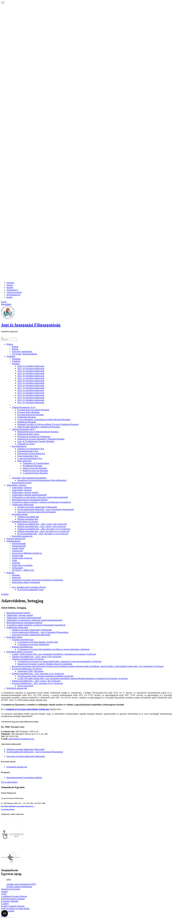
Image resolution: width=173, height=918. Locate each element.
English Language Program (12, 906)
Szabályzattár (17, 555)
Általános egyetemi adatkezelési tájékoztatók (25, 749)
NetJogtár (16, 563)
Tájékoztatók (17, 568)
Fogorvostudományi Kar (27, 456)
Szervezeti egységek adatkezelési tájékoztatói (36, 512)
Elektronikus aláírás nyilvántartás (26, 582)
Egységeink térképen (7, 809)
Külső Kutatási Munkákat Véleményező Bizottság (38, 427)
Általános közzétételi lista (28, 517)
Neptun (9, 285)
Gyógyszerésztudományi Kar (29, 458)
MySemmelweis (13, 295)
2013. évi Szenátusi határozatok (30, 397)
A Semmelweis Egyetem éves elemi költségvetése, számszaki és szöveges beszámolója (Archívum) (59, 661)
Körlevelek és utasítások (22, 565)
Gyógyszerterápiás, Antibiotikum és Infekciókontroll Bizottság (43, 419)
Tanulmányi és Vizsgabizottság (36, 463)
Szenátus (15, 363)
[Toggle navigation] (2, 337)
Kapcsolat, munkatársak (22, 351)
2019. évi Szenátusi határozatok (30, 383)
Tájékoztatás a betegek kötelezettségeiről (29, 495)
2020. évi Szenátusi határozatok (30, 380)
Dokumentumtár (13, 541)
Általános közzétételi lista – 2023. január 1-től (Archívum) (42, 524)
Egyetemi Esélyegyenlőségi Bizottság (33, 410)
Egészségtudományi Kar (27, 451)
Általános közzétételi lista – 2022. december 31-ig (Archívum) (43, 529)
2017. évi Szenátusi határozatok (30, 388)
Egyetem (10, 282)
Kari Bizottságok (19, 446)
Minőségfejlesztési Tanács (28, 434)
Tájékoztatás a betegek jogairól (25, 492)
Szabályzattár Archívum (22, 558)
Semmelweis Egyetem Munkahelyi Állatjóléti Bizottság (40, 439)
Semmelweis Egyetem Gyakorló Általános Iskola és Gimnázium (44, 664)
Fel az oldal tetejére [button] (9, 782)
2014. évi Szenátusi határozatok (30, 395)
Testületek (10, 356)
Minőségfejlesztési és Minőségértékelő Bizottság (38, 432)
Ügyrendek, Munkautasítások (24, 354)
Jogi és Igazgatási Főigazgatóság (30, 324)
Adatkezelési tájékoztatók (23, 504)
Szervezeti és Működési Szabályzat (27, 553)
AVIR (3, 894)
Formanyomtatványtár (15, 538)
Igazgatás (10, 572)
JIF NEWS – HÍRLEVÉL (23, 570)
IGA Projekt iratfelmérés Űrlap (30, 589)
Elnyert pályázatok (25, 686)
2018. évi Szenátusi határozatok (30, 385)
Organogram (17, 551)
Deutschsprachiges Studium (13, 899)
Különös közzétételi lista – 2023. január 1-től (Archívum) (41, 526)
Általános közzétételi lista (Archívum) (28, 659)
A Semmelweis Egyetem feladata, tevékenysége (37, 642)
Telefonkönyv (12, 290)
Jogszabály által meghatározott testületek (29, 478)
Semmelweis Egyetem (10, 889)
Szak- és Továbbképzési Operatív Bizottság (35, 441)
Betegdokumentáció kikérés (18, 613)
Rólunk (9, 344)
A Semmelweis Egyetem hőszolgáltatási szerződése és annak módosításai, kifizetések (53, 649)
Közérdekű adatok (20, 514)
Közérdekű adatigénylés (22, 536)
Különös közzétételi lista (27, 519)
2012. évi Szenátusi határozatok (30, 400)
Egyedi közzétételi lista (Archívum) (27, 669)
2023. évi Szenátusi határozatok (30, 373)
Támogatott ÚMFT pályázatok (30, 671)
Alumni (4, 891)
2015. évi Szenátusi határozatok (30, 393)
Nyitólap (5, 594)
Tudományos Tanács (26, 444)
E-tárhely (5, 903)
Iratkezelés (16, 577)
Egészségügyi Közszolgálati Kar (31, 453)
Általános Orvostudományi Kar (30, 449)
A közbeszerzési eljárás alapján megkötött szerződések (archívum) (45, 676)
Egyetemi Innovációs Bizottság (30, 415)
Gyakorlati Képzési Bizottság (35, 473)
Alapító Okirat (18, 548)
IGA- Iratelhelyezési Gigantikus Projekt (29, 587)
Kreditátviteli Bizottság (32, 466)
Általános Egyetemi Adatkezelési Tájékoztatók (37, 507)
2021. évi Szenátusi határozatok (30, 378)
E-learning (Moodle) (10, 901)
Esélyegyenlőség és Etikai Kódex (15, 908)
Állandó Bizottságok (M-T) (23, 429)
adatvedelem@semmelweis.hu (21, 739)
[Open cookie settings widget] (4, 913)
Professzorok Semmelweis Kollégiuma (33, 436)
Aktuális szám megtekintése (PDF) (21, 884)
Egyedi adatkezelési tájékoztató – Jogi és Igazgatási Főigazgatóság (45, 509)
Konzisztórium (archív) (22, 483)
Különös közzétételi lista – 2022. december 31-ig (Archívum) (43, 531)
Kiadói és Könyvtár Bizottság (35, 470)
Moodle (9, 287)
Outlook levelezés (14, 292)
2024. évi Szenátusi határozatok (30, 371)
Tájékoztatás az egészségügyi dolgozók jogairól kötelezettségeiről (40, 497)
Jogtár (14, 560)
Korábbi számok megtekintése (19, 886)
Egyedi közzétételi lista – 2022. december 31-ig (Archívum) (42, 534)
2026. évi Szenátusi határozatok (30, 366)
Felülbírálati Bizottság (26, 417)
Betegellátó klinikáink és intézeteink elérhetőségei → (18, 806)
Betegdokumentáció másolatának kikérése (30, 500)
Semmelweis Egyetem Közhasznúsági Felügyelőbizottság (41, 480)
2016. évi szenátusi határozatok (30, 390)
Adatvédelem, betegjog (16, 485)
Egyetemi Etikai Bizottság (28, 412)
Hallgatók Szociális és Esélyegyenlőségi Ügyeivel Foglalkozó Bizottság (48, 424)
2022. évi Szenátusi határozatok (30, 376)
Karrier (9, 297)
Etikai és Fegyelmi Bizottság (35, 468)
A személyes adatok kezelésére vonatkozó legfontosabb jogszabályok (41, 502)
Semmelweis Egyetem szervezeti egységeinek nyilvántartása (37, 580)
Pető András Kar (24, 461)
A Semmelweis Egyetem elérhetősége (33, 644)
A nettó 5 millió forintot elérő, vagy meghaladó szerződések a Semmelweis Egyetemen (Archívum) (54, 654)
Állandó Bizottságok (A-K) (23, 407)
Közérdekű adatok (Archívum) (25, 521)
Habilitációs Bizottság (26, 422)
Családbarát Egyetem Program (14, 896)
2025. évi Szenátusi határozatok (30, 368)
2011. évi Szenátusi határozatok (30, 402)
